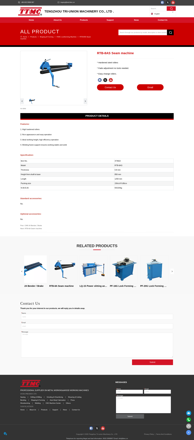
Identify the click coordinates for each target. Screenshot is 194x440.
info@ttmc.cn (123, 438)
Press (73, 400)
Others (68, 403)
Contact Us (76, 410)
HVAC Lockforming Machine (66, 37)
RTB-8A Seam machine (33, 228)
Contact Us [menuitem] (162, 20)
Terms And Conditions (164, 434)
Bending (23, 400)
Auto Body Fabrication (58, 400)
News (65, 410)
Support (55, 410)
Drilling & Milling (36, 397)
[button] (57, 20)
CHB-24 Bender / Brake (33, 225)
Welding (38, 403)
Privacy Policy (149, 434)
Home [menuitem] (31, 20)
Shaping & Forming (46, 37)
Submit (152, 362)
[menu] (97, 20)
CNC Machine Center (53, 403)
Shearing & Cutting (74, 397)
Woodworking (25, 403)
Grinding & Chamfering (55, 397)
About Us (33, 410)
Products (33, 37)
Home (25, 37)
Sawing (22, 397)
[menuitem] (57, 20)
